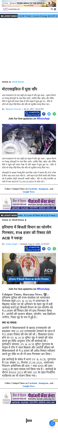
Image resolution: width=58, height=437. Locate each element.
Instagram (43, 189)
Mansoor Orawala (13, 109)
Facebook (32, 189)
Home (5, 81)
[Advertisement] (29, 49)
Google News (29, 192)
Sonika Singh (11, 244)
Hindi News (18, 81)
